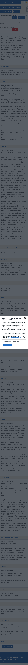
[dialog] (14, 332)
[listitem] (14, 341)
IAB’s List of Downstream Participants (15, 337)
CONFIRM (7, 345)
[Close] (25, 318)
